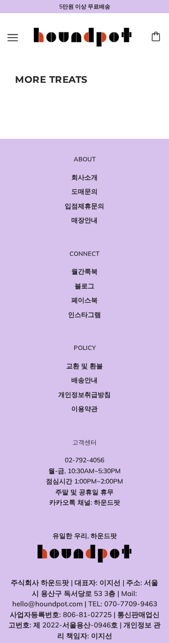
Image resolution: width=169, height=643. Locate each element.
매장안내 (84, 220)
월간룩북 (84, 271)
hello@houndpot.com (47, 603)
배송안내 (84, 380)
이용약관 (84, 409)
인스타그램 (84, 314)
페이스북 (84, 300)
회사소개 (84, 177)
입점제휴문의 (84, 206)
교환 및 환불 (84, 366)
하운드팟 (107, 502)
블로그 (84, 286)
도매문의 (84, 191)
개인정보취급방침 (84, 394)
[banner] (82, 36)
